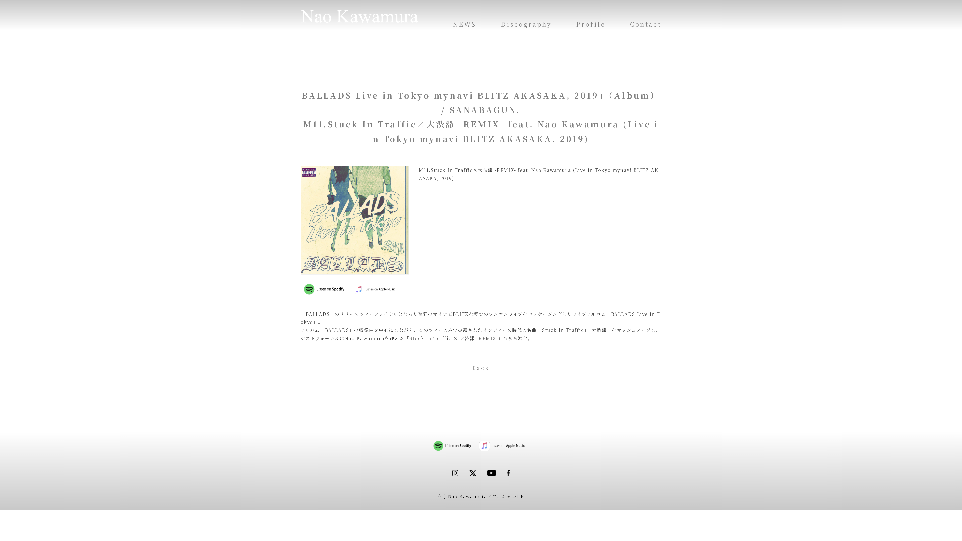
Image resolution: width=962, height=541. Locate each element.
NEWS (464, 24)
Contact (645, 24)
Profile (591, 24)
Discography (526, 24)
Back (481, 367)
